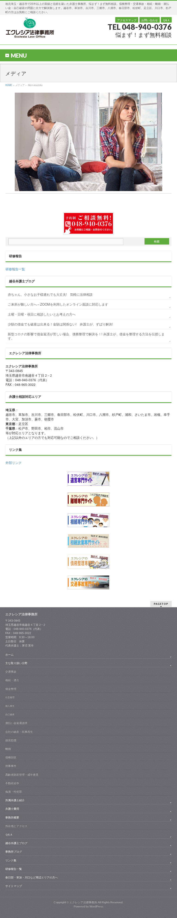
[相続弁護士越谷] (88, 520)
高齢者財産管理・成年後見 (21, 774)
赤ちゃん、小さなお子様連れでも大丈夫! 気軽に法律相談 (50, 294)
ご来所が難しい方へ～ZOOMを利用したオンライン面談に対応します (58, 304)
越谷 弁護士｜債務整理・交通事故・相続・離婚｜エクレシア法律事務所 (29, 27)
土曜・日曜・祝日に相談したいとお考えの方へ (42, 314)
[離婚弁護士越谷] (88, 499)
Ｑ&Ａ (166, 20)
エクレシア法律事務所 (83, 902)
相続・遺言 (12, 680)
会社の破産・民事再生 (19, 731)
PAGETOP (161, 603)
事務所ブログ (13, 851)
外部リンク (14, 462)
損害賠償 (10, 740)
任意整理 (10, 697)
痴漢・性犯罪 (13, 791)
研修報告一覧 (15, 269)
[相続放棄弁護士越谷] (88, 541)
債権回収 (10, 757)
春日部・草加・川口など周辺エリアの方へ (31, 877)
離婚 (8, 748)
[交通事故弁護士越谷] (88, 582)
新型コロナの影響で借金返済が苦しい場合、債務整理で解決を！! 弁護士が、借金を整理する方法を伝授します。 (86, 336)
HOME (8, 85)
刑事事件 (10, 765)
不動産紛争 (12, 783)
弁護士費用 (12, 808)
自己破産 (10, 714)
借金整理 (10, 689)
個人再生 (10, 706)
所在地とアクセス (16, 826)
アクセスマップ (126, 20)
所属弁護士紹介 (15, 800)
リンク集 (10, 860)
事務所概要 (12, 817)
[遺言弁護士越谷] (88, 479)
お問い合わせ (149, 20)
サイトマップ (13, 886)
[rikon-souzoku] (88, 142)
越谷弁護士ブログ (16, 843)
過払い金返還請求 (16, 723)
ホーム (9, 654)
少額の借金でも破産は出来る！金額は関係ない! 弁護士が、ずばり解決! (60, 324)
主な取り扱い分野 (16, 663)
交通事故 (10, 671)
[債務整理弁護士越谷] (88, 562)
